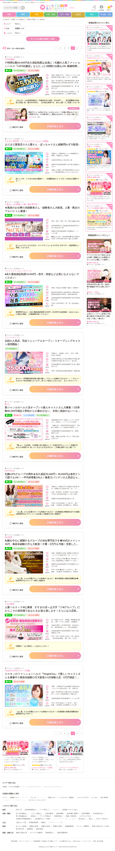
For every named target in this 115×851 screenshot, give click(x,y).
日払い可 (19, 809)
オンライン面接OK (36, 832)
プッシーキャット (12, 337)
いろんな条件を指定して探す (44, 39)
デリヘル (33, 797)
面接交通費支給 (62, 832)
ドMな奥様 (9, 604)
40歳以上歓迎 (45, 826)
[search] (12, 8)
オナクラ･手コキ (83, 797)
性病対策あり (58, 816)
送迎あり (33, 816)
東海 (37, 14)
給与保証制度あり (30, 809)
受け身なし (82, 819)
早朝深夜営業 (33, 822)
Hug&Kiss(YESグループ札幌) (17, 671)
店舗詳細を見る (55, 126)
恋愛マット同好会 (93, 146)
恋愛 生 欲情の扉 (10, 767)
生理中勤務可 (85, 813)
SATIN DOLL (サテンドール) (98, 58)
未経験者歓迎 (69, 826)
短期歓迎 (30, 829)
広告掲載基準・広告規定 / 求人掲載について (45, 841)
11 (105, 211)
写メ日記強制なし (22, 813)
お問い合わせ (76, 841)
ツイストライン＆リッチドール (18, 271)
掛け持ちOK (20, 829)
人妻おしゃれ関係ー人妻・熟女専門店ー (22, 204)
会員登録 (101, 10)
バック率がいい (45, 809)
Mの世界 (8, 537)
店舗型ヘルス (14, 797)
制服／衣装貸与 (71, 816)
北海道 (71, 8)
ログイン (94, 10)
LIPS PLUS (9, 471)
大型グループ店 (21, 822)
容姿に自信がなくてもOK (100, 826)
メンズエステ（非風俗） (67, 797)
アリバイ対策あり (45, 816)
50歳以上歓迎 (57, 826)
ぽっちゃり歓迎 (21, 826)
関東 (9, 14)
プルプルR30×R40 (94, 120)
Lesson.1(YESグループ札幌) (42, 767)
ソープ (4, 797)
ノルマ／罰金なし (36, 813)
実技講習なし (49, 832)
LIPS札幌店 (10, 59)
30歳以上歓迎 (33, 826)
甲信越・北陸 (105, 14)
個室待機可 (60, 813)
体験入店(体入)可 (21, 832)
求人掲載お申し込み (65, 841)
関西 (23, 14)
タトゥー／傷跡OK (83, 826)
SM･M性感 (104, 797)
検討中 (109, 8)
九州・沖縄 (64, 14)
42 (22, 765)
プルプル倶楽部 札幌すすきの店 (99, 208)
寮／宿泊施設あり (22, 816)
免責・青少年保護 (98, 841)
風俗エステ (52, 797)
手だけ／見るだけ (102, 819)
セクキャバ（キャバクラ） (37, 800)
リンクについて (86, 841)
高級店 (43, 822)
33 (105, 149)
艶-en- (7, 404)
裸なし (91, 819)
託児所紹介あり (98, 813)
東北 (92, 14)
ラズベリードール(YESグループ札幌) (72, 767)
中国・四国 (50, 14)
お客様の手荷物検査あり (24, 819)
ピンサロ (95, 797)
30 (105, 60)
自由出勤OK (49, 813)
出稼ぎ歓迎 (39, 829)
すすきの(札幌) (14, 787)
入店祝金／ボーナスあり (70, 809)
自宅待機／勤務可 (72, 813)
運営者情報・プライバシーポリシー (21, 841)
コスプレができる (85, 816)
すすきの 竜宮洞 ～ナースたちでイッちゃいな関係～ (27, 141)
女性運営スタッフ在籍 (42, 819)
